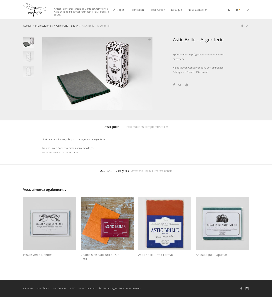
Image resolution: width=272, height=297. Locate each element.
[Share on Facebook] (174, 85)
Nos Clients (43, 288)
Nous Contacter (197, 9)
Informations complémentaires (147, 127)
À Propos (119, 9)
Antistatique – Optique (211, 255)
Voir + (24, 260)
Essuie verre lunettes (37, 255)
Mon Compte (59, 288)
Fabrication (137, 9)
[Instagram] (247, 288)
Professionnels (44, 25)
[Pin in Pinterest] (186, 85)
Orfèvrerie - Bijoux (67, 25)
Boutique (176, 9)
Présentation (157, 9)
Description (111, 127)
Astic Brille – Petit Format (155, 255)
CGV (72, 288)
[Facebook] (241, 288)
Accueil (27, 25)
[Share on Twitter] (179, 85)
